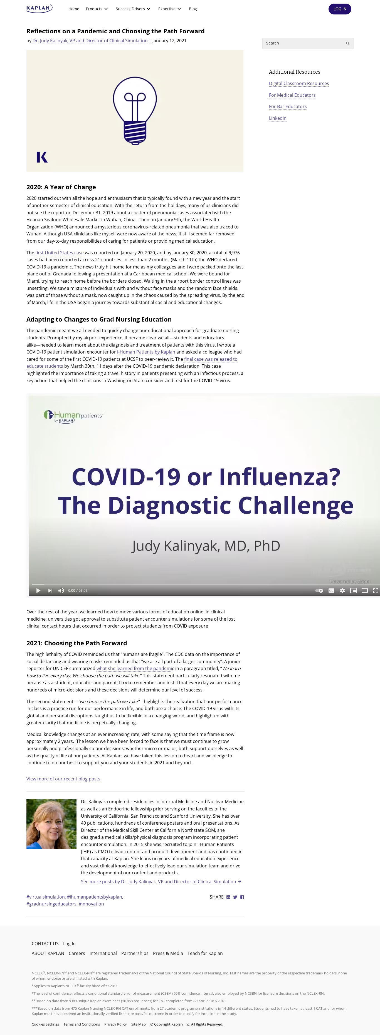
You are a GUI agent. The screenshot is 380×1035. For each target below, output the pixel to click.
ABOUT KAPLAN (48, 953)
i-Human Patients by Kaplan (146, 352)
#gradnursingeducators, (52, 904)
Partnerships (135, 953)
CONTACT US (45, 944)
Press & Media (168, 953)
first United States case (59, 253)
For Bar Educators (288, 106)
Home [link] (73, 8)
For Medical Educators (292, 95)
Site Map (138, 1024)
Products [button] (94, 8)
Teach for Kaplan (205, 953)
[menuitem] (73, 9)
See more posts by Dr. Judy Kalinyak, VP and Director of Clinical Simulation (158, 882)
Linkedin (278, 118)
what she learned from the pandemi (134, 668)
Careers (77, 953)
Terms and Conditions (81, 1024)
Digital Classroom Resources (299, 83)
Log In (69, 944)
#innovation (91, 904)
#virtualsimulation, (46, 897)
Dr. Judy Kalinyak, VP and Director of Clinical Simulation (90, 41)
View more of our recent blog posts (63, 779)
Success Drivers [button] (130, 8)
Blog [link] (193, 8)
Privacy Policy (115, 1024)
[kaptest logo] (39, 8)
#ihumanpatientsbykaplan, (95, 897)
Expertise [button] (167, 8)
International (103, 953)
